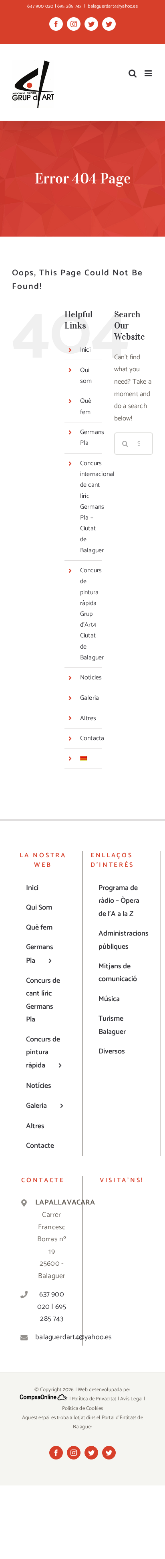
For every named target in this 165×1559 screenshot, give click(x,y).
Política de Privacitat (94, 1399)
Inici (85, 349)
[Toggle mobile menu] (149, 73)
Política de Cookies (82, 1408)
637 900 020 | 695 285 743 (51, 1306)
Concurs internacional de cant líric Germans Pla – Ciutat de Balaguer (97, 507)
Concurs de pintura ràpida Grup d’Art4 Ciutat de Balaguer (92, 614)
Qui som (86, 375)
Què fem (86, 406)
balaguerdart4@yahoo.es (112, 6)
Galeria (89, 698)
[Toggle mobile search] (133, 73)
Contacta (92, 738)
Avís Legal (131, 1399)
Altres (88, 718)
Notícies (91, 677)
